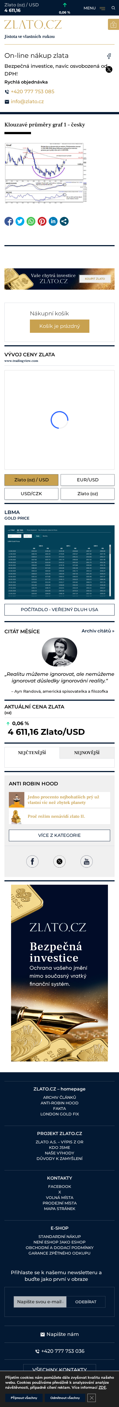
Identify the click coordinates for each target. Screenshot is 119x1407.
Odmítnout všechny (65, 1398)
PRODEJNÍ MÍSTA (60, 1203)
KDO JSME (59, 1147)
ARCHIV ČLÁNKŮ (59, 1097)
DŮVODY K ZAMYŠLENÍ (59, 1158)
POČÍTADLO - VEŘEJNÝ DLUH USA (59, 609)
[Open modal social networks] (64, 221)
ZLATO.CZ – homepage (59, 1089)
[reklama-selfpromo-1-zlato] (59, 279)
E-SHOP (60, 1228)
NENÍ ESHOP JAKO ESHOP (59, 1242)
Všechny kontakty (59, 1370)
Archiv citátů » (98, 631)
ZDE (102, 1387)
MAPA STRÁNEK (59, 1208)
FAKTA (59, 1108)
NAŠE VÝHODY (59, 1153)
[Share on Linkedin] (53, 221)
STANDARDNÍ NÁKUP (59, 1236)
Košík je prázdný (59, 326)
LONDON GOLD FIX (59, 1114)
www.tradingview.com (21, 361)
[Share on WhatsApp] (31, 221)
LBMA (16, 515)
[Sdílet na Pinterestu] (42, 221)
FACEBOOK (59, 1186)
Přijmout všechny (24, 1398)
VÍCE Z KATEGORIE (59, 835)
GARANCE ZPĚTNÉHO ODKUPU (59, 1253)
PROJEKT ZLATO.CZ (59, 1133)
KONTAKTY (59, 1178)
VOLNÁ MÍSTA (59, 1197)
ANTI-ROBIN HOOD (60, 1102)
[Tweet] (19, 221)
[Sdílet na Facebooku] (8, 221)
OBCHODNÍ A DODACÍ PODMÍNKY (60, 1247)
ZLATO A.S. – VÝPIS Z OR (59, 1141)
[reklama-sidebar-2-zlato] (59, 973)
